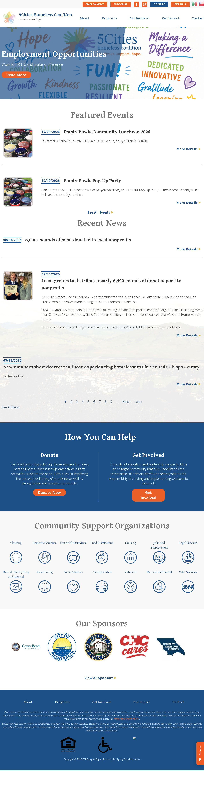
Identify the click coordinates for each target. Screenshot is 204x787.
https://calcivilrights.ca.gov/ (126, 718)
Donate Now (49, 492)
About (84, 18)
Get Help (180, 4)
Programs (109, 18)
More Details (187, 149)
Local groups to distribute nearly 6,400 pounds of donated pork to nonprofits (111, 284)
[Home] (9, 18)
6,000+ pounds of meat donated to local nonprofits (78, 240)
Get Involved (139, 18)
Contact (198, 18)
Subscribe (120, 4)
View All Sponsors (98, 678)
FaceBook (136, 4)
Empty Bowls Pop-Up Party (92, 180)
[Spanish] (194, 5)
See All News (11, 407)
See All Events (99, 212)
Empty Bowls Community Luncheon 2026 (107, 132)
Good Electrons (132, 759)
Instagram (144, 4)
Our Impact (170, 18)
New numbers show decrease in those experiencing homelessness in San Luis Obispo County (101, 367)
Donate (159, 4)
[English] (201, 5)
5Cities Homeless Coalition (45, 14)
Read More (16, 74)
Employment (95, 4)
